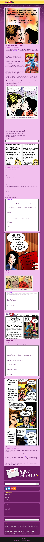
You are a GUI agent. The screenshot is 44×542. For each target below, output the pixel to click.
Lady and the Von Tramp (14, 45)
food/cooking (31, 526)
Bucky (30, 524)
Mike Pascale (13, 529)
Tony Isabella (15, 50)
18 (6, 510)
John (7, 47)
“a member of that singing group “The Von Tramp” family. (26, 456)
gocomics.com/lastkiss (31, 453)
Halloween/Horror (11, 528)
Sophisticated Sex (8, 500)
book (22, 524)
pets (27, 529)
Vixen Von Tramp (11, 446)
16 (10, 509)
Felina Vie (26, 526)
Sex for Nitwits (10, 340)
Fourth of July (36, 526)
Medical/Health (7, 529)
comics (37, 524)
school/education (26, 531)
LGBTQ (34, 528)
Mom (16, 529)
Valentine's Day (18, 533)
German (6, 528)
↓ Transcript (9, 140)
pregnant (35, 529)
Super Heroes (7, 533)
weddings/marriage (24, 533)
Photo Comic (31, 529)
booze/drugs (26, 524)
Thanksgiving (13, 533)
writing (32, 533)
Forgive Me (7, 497)
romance (11, 531)
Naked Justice (7, 499)
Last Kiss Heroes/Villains (28, 528)
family (18, 526)
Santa (21, 531)
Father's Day (22, 526)
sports (33, 531)
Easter (15, 526)
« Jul (5, 514)
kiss (23, 528)
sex (30, 531)
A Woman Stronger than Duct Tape (11, 495)
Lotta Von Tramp (11, 166)
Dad (9, 526)
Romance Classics (17, 531)
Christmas (33, 524)
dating (12, 526)
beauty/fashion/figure (17, 524)
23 (10, 510)
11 (6, 509)
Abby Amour (7, 524)
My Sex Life (9, 271)
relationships (7, 531)
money (20, 529)
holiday (17, 528)
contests (6, 526)
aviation (11, 524)
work (29, 533)
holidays (20, 528)
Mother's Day (24, 529)
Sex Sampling (7, 494)
